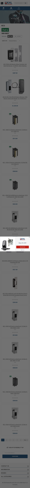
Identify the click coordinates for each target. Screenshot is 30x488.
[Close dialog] (29, 237)
